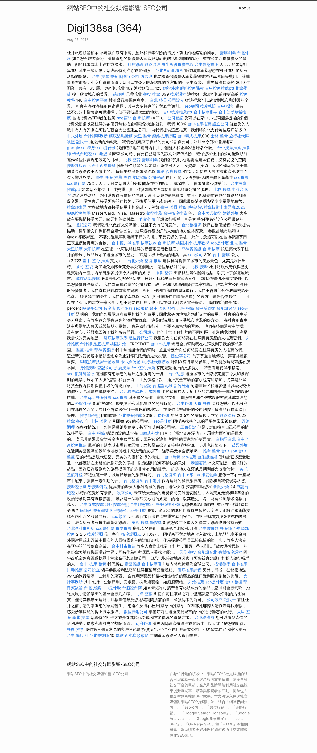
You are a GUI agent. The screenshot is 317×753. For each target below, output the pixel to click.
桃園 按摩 (140, 522)
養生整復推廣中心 (177, 64)
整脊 (172, 308)
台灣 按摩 (141, 117)
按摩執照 (208, 106)
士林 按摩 (222, 189)
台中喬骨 (172, 456)
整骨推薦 (104, 397)
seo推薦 (241, 177)
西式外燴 (152, 391)
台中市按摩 (160, 343)
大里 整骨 (142, 135)
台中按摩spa (189, 474)
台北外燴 (135, 260)
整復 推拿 (151, 94)
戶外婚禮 (163, 504)
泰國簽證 (199, 462)
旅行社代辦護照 (156, 361)
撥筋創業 (228, 52)
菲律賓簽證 (191, 248)
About (244, 7)
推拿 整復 (75, 421)
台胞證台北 (226, 439)
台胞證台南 (132, 587)
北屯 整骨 (238, 242)
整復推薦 (154, 213)
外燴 (176, 504)
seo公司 (195, 254)
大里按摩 (75, 248)
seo (70, 373)
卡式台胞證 (82, 153)
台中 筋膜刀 (77, 635)
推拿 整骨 (163, 272)
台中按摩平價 (96, 100)
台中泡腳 (152, 480)
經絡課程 (228, 415)
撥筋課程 (124, 308)
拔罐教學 (222, 563)
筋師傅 (119, 94)
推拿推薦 (124, 528)
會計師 (86, 343)
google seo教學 (81, 147)
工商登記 (143, 385)
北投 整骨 (132, 159)
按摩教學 (201, 242)
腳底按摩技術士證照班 (100, 361)
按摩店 (109, 308)
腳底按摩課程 (189, 569)
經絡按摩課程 (192, 88)
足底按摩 (101, 343)
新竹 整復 (84, 266)
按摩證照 (95, 534)
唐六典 (146, 76)
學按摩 (156, 522)
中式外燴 (75, 135)
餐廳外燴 (221, 486)
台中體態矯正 (206, 64)
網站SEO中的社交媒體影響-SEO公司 (117, 8)
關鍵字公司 (129, 76)
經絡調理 (152, 64)
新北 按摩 (80, 617)
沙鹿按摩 (174, 171)
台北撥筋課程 (131, 391)
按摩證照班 (77, 486)
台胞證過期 (226, 308)
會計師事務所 (96, 135)
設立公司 (220, 123)
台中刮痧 (176, 373)
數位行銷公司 (141, 337)
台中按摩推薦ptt (219, 88)
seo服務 (100, 153)
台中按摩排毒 (205, 112)
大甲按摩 (92, 248)
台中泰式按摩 (189, 135)
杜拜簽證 (135, 64)
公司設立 (176, 100)
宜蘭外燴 (147, 219)
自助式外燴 (149, 433)
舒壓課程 (83, 403)
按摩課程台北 (79, 165)
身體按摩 (88, 367)
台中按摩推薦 (199, 123)
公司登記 (175, 117)
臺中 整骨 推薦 (109, 177)
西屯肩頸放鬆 (137, 635)
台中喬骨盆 (205, 308)
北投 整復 (144, 593)
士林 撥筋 (185, 308)
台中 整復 (158, 308)
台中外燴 (184, 403)
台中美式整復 (209, 213)
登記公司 (84, 225)
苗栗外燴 (240, 445)
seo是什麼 (106, 147)
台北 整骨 (158, 100)
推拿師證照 (77, 207)
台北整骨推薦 (130, 415)
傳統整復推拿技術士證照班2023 (216, 207)
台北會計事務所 (169, 70)
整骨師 (226, 528)
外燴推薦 (196, 581)
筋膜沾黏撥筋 (121, 135)
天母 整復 (202, 403)
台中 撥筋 (225, 106)
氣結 (160, 171)
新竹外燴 (181, 385)
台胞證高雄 (162, 385)
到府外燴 (143, 623)
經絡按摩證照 (164, 135)
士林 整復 (98, 421)
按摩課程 (178, 94)
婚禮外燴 (171, 88)
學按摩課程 (98, 486)
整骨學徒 (101, 510)
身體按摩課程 (230, 552)
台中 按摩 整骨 (105, 76)
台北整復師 (191, 225)
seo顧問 (191, 106)
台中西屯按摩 (104, 165)
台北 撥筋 (92, 587)
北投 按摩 (199, 266)
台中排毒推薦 (123, 546)
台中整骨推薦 (143, 367)
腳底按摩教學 (79, 213)
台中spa (87, 397)
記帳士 (82, 141)
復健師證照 (85, 373)
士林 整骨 (219, 135)
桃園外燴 (184, 242)
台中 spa (229, 450)
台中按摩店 (151, 563)
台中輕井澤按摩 (125, 242)
